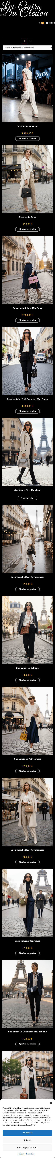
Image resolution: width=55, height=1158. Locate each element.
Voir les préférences (27, 1147)
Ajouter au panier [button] (27, 138)
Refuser (27, 1140)
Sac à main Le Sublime (27, 668)
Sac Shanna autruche (27, 126)
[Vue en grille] (24, 41)
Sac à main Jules (27, 217)
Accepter (27, 1133)
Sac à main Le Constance (27, 941)
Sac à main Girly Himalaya (27, 490)
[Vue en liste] (30, 41)
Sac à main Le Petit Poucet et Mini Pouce (27, 399)
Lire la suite (27, 498)
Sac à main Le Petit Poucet (27, 759)
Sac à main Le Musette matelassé (27, 577)
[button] (51, 1102)
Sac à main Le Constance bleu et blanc (27, 1032)
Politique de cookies (26, 1154)
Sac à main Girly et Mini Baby (27, 308)
